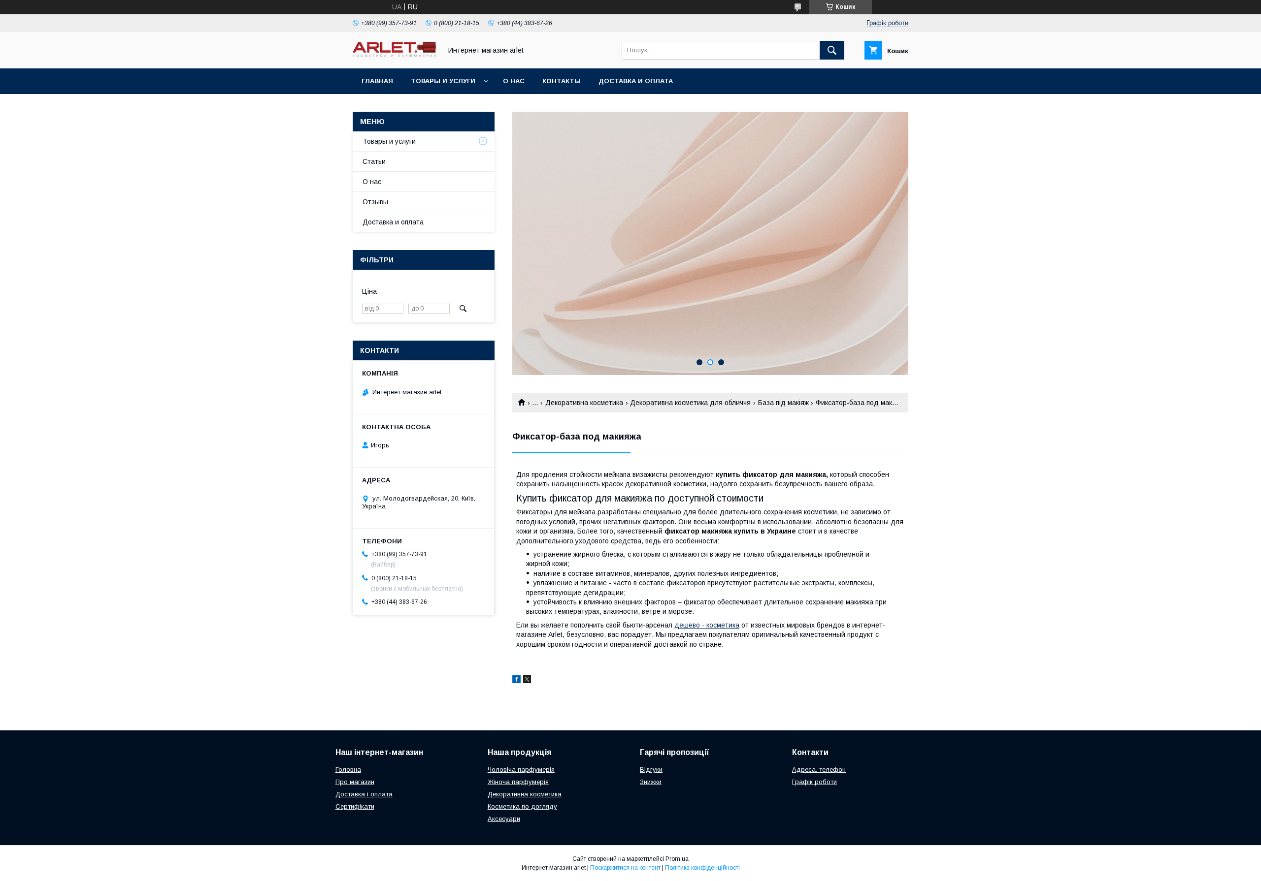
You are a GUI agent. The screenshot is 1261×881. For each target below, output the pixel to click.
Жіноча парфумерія (518, 782)
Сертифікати (354, 806)
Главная (377, 81)
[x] (527, 681)
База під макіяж (783, 403)
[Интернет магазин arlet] (394, 55)
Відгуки (651, 769)
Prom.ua (677, 858)
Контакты (561, 81)
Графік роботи (814, 782)
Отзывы (375, 202)
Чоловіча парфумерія (521, 769)
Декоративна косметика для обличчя (690, 403)
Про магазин (354, 782)
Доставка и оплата (635, 81)
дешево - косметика (706, 625)
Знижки (651, 782)
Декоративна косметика (584, 403)
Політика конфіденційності (702, 867)
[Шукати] (832, 50)
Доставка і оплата (364, 794)
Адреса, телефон (819, 769)
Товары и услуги (443, 81)
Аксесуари (504, 818)
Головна (348, 769)
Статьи (374, 161)
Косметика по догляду (522, 806)
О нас (514, 81)
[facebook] (516, 681)
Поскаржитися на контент (625, 867)
